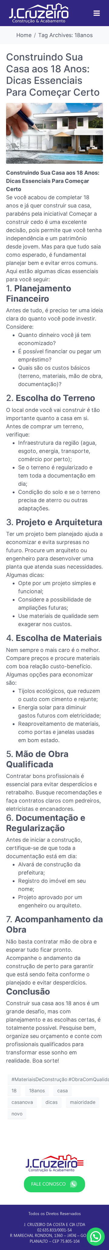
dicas (51, 1102)
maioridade (82, 1102)
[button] (96, 1237)
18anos (37, 1091)
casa (62, 1091)
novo (17, 1114)
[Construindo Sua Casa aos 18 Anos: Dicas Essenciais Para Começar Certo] (54, 133)
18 (14, 1091)
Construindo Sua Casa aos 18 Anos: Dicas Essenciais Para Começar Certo (53, 74)
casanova (22, 1102)
